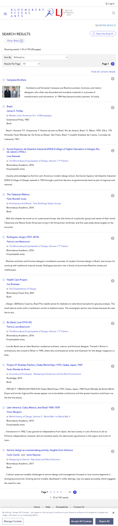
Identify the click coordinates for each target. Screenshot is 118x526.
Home (37, 507)
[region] (59, 517)
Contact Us (79, 507)
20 (70, 492)
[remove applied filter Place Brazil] (21, 41)
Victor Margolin (14, 412)
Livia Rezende (13, 156)
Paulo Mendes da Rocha (18, 369)
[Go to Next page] (112, 64)
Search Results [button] (16, 34)
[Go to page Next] (75, 492)
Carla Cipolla (13, 455)
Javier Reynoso (33, 455)
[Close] (113, 513)
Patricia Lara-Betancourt (18, 241)
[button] (3, 79)
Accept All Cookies (81, 521)
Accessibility (62, 507)
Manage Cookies (13, 521)
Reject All (104, 521)
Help (48, 507)
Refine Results (107, 25)
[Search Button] (114, 13)
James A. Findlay (15, 111)
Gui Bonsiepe (13, 284)
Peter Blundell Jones (16, 199)
